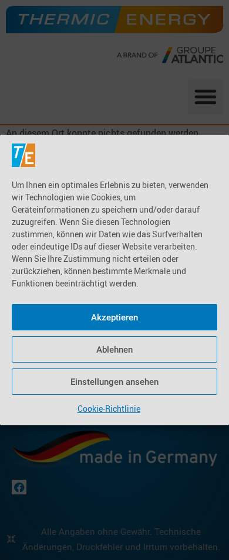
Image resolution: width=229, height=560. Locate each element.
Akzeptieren (114, 317)
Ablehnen (114, 349)
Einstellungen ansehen (114, 382)
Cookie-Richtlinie (109, 408)
